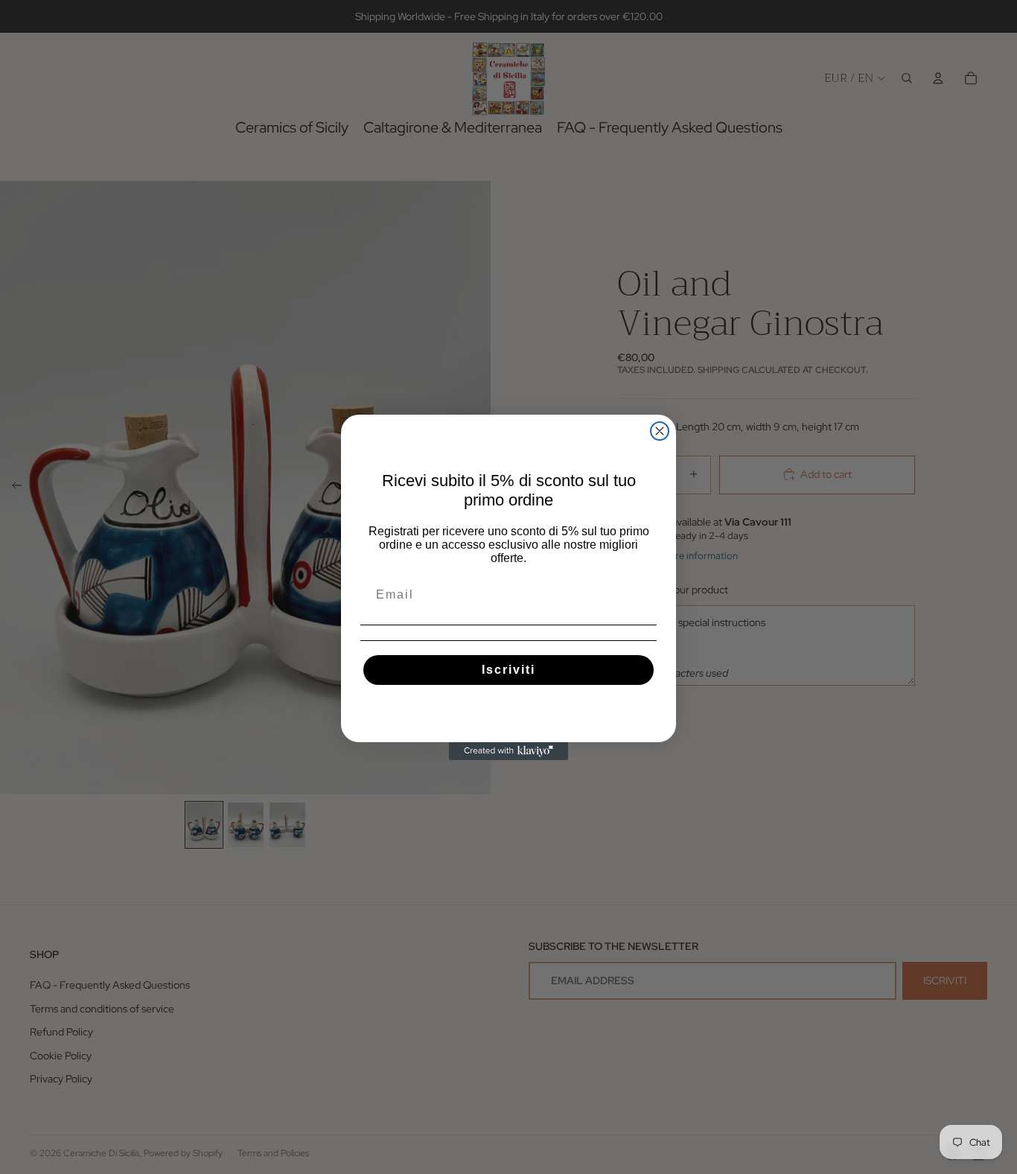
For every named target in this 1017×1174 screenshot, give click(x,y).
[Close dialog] (660, 431)
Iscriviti (508, 669)
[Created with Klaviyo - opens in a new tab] (508, 751)
